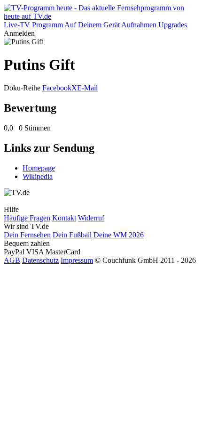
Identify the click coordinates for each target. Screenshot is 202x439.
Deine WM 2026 (118, 235)
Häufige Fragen (27, 218)
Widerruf (91, 218)
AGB (12, 260)
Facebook (56, 88)
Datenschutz (40, 260)
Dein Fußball (72, 235)
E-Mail (87, 88)
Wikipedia (38, 176)
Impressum (77, 260)
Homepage (39, 168)
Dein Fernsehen (27, 235)
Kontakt (64, 218)
